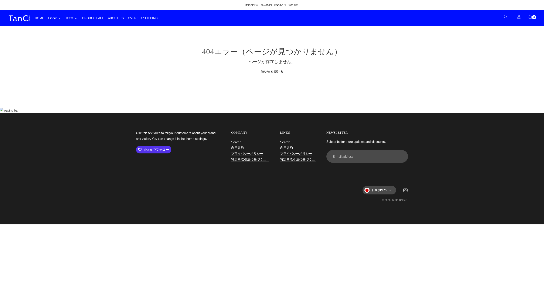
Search (236, 142)
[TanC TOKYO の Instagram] (405, 191)
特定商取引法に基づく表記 (250, 159)
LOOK (52, 18)
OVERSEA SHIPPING (143, 18)
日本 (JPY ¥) (379, 190)
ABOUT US (116, 18)
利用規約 (237, 148)
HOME (39, 18)
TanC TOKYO (399, 200)
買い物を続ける (272, 71)
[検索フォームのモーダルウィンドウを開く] (507, 18)
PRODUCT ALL (93, 18)
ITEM (69, 18)
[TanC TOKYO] (19, 18)
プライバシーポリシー (247, 153)
